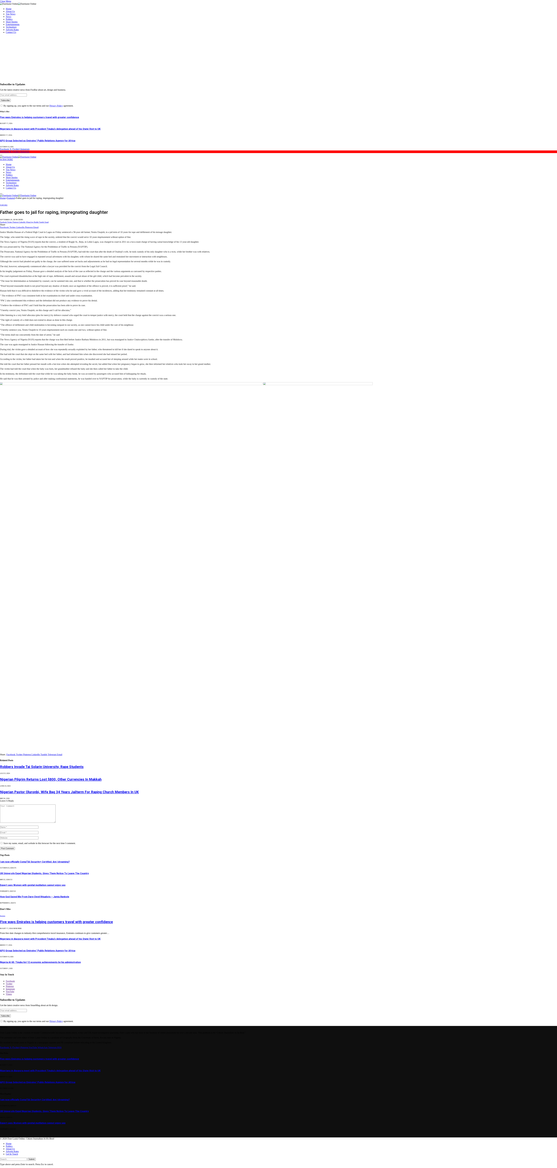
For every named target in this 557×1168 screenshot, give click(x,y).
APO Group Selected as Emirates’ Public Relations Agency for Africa (37, 140)
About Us (10, 11)
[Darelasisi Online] (18, 157)
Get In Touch (12, 1154)
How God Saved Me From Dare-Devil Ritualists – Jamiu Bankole (34, 896)
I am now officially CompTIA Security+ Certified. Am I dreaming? (35, 861)
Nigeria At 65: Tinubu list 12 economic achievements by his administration (40, 962)
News (8, 16)
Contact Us (11, 32)
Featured (4, 205)
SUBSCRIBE (6, 159)
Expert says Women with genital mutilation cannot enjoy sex (32, 885)
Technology (11, 27)
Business (2, 916)
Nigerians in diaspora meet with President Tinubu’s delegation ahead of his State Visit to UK (50, 129)
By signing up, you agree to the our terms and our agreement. (38, 106)
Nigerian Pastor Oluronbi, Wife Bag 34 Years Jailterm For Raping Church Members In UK (69, 792)
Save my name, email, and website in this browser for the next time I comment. (39, 843)
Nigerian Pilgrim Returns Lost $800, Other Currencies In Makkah (51, 779)
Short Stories (12, 22)
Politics (9, 19)
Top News (10, 14)
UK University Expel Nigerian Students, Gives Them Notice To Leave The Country (44, 873)
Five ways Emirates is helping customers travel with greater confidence (39, 117)
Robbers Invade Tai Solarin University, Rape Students (42, 767)
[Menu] (1, 155)
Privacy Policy (56, 106)
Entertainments (12, 24)
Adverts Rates (12, 29)
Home (8, 9)
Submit (32, 1159)
